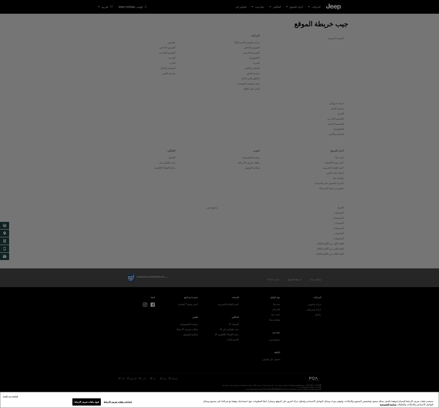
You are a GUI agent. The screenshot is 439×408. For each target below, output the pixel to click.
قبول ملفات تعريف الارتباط (86, 402)
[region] (219, 400)
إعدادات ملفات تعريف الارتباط (118, 402)
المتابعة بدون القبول (10, 396)
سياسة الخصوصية (388, 404)
